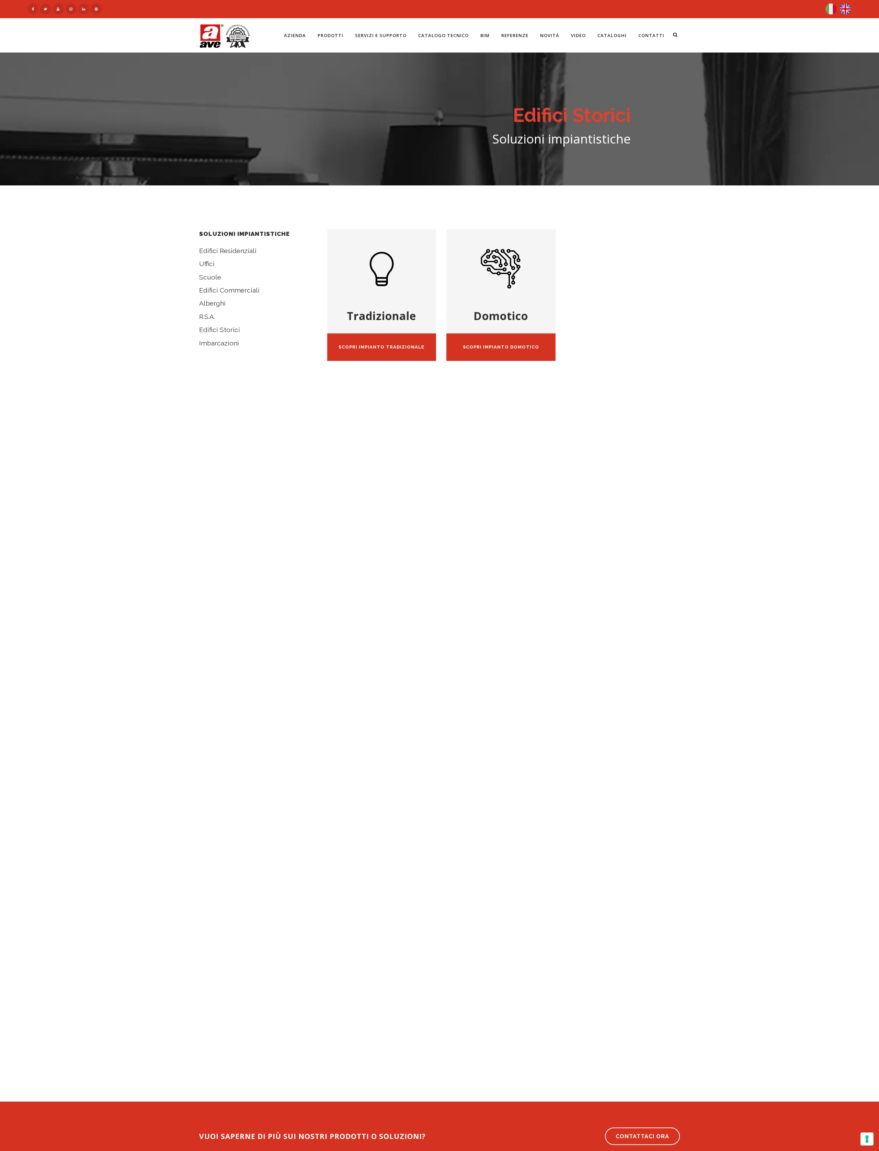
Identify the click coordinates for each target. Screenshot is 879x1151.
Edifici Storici (219, 329)
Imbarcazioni (219, 343)
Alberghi (212, 303)
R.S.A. (207, 316)
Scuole (210, 277)
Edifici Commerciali (229, 290)
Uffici (207, 263)
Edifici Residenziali (227, 250)
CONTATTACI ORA (642, 1136)
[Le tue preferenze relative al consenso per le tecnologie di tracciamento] (867, 1139)
